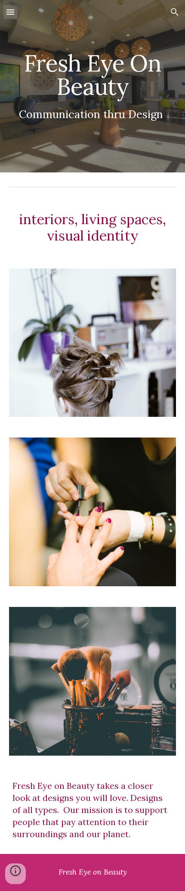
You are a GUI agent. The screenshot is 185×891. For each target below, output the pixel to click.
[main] (92, 86)
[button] (10, 12)
